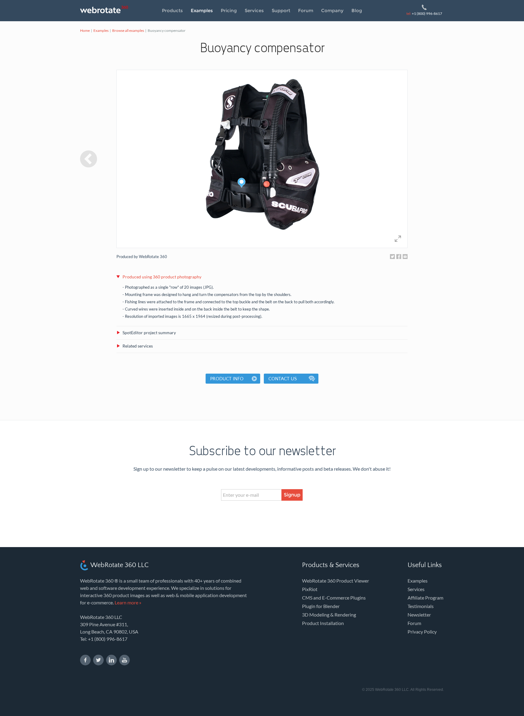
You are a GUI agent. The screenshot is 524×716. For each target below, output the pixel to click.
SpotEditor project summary (149, 332)
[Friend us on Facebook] (85, 660)
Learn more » (128, 602)
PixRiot (309, 589)
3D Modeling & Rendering (329, 614)
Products (172, 10)
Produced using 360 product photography (162, 276)
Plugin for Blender (321, 606)
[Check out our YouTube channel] (124, 660)
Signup (292, 495)
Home (85, 30)
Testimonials (421, 606)
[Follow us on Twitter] (98, 660)
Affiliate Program (425, 597)
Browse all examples (128, 30)
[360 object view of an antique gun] (88, 158)
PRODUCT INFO (227, 379)
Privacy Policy (422, 631)
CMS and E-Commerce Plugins (334, 597)
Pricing (229, 10)
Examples (202, 10)
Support (281, 10)
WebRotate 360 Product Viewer (335, 580)
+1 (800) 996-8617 (424, 13)
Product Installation (323, 623)
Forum (305, 10)
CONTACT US (282, 379)
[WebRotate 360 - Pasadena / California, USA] (106, 10)
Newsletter (419, 614)
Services (254, 10)
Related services (138, 345)
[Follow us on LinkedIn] (111, 660)
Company (332, 10)
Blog (356, 10)
